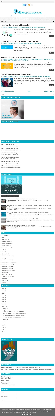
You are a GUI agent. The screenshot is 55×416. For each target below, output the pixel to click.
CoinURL (51, 59)
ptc (28, 43)
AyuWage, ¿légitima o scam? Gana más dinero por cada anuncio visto (20, 41)
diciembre (5, 306)
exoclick (3, 258)
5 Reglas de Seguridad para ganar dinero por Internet (16, 74)
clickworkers (22, 27)
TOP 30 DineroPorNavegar (8, 144)
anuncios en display (6, 245)
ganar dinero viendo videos (7, 270)
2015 (3, 305)
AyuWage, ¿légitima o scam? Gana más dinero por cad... (15, 313)
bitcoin (3, 251)
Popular (3, 196)
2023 (3, 292)
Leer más (51, 36)
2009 (3, 331)
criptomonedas (5, 253)
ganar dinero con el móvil (7, 260)
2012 (3, 325)
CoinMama (45, 59)
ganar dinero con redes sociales (8, 262)
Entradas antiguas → (49, 91)
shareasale (4, 278)
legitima (25, 43)
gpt (32, 27)
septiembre (5, 310)
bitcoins (20, 59)
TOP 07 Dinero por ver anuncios (10, 161)
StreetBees (5, 380)
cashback (21, 76)
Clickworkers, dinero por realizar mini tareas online (15, 25)
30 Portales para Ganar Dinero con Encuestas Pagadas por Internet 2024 (22, 218)
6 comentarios (38, 43)
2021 (3, 295)
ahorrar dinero (4, 239)
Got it (31, 414)
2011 (3, 327)
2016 (3, 303)
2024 (3, 290)
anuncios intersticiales (6, 247)
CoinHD (40, 59)
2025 (3, 288)
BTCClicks (30, 59)
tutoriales (40, 76)
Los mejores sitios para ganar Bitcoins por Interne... (13, 315)
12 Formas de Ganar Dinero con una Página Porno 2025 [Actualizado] (21, 199)
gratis (9, 60)
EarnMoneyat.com (7, 377)
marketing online (5, 272)
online (35, 76)
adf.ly (3, 237)
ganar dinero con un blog (7, 264)
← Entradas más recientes (7, 91)
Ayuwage (21, 43)
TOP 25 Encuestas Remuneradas (10, 148)
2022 (3, 293)
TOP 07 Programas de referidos (10, 165)
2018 (3, 299)
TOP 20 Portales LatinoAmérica (10, 157)
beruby (3, 249)
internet (32, 76)
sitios (19, 60)
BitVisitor (25, 59)
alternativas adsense (6, 241)
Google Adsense (5, 235)
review (35, 27)
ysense (3, 282)
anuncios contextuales (6, 243)
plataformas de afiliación (7, 276)
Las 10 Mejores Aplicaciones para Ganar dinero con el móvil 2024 (20, 225)
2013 (3, 324)
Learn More (25, 414)
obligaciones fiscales (6, 274)
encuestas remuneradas (7, 256)
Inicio (29, 91)
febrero (5, 319)
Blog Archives (15, 196)
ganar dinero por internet (7, 266)
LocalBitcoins (14, 60)
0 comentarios (41, 27)
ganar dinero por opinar (6, 268)
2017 (3, 301)
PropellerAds (4, 383)
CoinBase (35, 59)
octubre (5, 308)
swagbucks (4, 280)
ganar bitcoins (4, 60)
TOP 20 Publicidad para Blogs (9, 153)
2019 (3, 297)
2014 (3, 322)
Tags (9, 196)
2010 (3, 329)
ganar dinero (28, 27)
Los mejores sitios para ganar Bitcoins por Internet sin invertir (18, 57)
